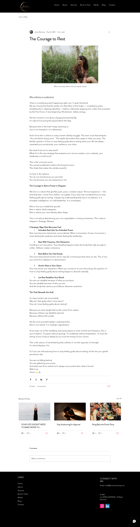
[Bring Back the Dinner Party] (105, 411)
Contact (21, 504)
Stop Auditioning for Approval (68, 424)
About (20, 487)
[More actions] (109, 32)
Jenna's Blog (23, 17)
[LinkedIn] (107, 506)
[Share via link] (47, 379)
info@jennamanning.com (115, 485)
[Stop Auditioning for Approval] (70, 411)
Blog (19, 501)
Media (20, 497)
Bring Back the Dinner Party (103, 424)
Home (20, 483)
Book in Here (23, 494)
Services (21, 490)
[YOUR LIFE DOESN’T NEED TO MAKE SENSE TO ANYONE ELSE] (34, 411)
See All (119, 398)
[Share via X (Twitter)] (36, 379)
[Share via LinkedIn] (41, 379)
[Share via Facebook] (31, 379)
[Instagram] (102, 506)
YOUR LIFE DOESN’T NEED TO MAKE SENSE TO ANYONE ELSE (33, 426)
